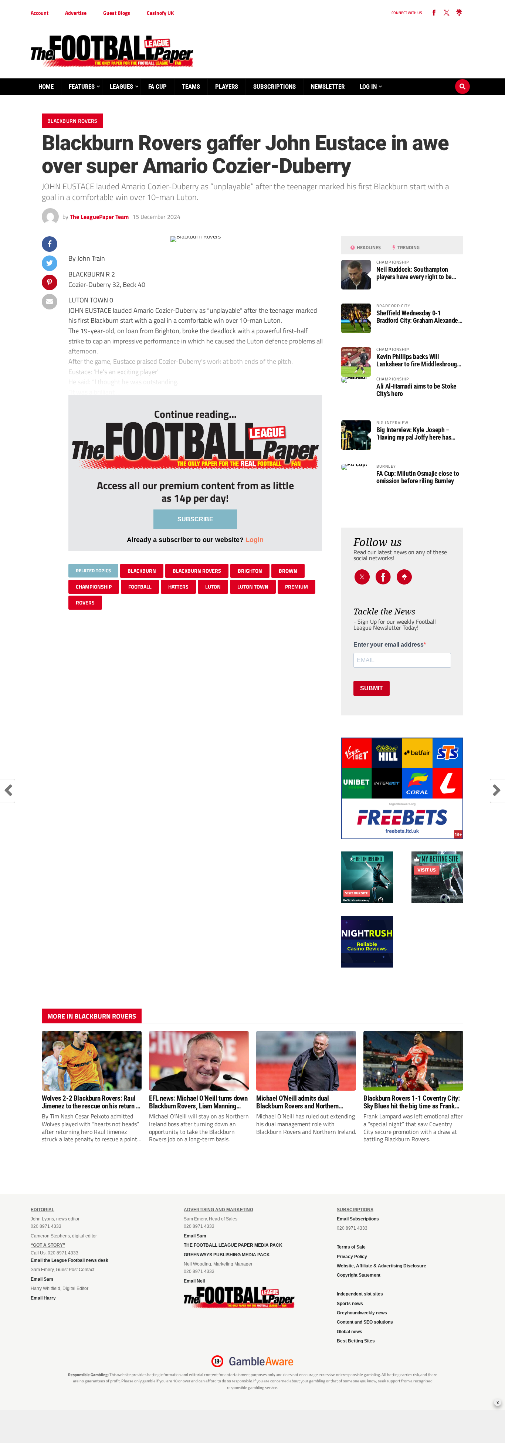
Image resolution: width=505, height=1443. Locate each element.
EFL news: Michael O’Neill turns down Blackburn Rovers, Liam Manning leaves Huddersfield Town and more (198, 1102)
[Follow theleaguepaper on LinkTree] (459, 13)
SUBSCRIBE (195, 519)
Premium (296, 586)
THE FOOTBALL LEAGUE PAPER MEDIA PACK (233, 1245)
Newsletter (328, 86)
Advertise (76, 13)
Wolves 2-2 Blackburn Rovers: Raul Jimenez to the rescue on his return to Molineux (91, 1102)
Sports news (350, 1303)
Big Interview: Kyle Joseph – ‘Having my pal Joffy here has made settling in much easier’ (413, 433)
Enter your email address (388, 645)
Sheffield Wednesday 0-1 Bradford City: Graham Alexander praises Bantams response (418, 316)
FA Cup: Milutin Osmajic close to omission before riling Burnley (417, 477)
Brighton (250, 571)
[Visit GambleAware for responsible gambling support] (261, 1361)
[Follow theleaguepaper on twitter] (447, 13)
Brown (288, 571)
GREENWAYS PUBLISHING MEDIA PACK (227, 1254)
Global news (349, 1331)
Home (46, 86)
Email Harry (43, 1298)
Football (140, 586)
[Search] (462, 79)
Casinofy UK (160, 13)
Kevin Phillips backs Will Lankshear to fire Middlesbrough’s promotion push (419, 360)
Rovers (85, 602)
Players (226, 86)
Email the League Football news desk (69, 1260)
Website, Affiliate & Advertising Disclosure (381, 1265)
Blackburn (142, 571)
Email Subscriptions (358, 1219)
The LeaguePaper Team (99, 216)
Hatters (178, 586)
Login (254, 539)
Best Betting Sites (356, 1341)
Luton (213, 586)
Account (39, 13)
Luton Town (252, 586)
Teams (191, 86)
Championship (94, 586)
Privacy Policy (352, 1256)
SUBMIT (371, 688)
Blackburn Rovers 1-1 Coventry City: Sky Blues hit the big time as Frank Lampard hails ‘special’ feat (411, 1102)
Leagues (121, 86)
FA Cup (157, 86)
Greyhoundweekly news (362, 1312)
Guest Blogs (116, 13)
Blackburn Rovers (197, 571)
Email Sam (42, 1279)
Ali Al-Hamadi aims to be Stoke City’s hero (416, 390)
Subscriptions (274, 86)
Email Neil (194, 1281)
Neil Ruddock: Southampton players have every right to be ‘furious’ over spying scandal (414, 273)
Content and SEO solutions (365, 1322)
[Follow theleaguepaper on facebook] (434, 13)
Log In (368, 86)
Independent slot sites (360, 1294)
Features (82, 86)
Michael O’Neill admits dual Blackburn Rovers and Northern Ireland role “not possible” (297, 1102)
